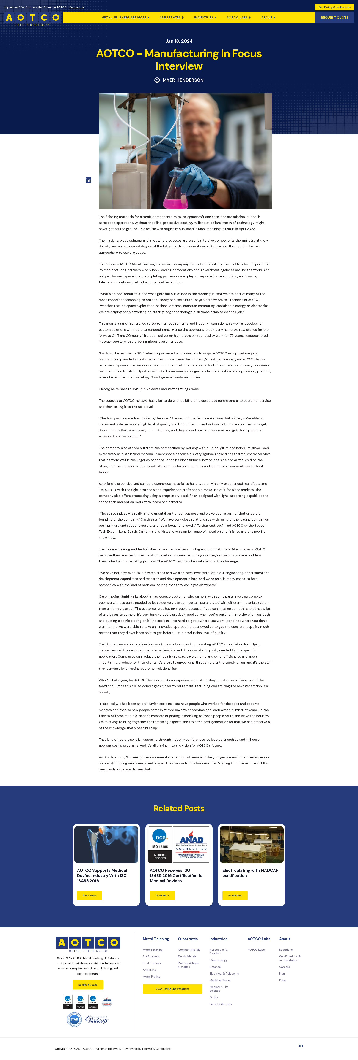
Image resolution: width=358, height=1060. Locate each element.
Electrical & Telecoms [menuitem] (224, 973)
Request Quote (88, 984)
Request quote (334, 17)
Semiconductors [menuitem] (221, 1004)
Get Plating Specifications (335, 7)
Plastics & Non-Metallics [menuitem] (188, 965)
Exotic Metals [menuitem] (187, 956)
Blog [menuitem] (282, 973)
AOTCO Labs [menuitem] (237, 17)
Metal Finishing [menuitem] (153, 950)
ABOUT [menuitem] (267, 17)
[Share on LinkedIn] (88, 182)
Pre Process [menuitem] (151, 956)
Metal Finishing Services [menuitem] (124, 17)
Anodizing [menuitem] (149, 970)
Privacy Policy (132, 1049)
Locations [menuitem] (286, 950)
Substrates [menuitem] (170, 17)
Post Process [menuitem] (152, 963)
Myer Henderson (183, 80)
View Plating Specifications (172, 989)
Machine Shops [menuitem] (220, 980)
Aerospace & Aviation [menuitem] (219, 951)
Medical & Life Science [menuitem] (219, 989)
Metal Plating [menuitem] (151, 976)
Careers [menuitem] (284, 967)
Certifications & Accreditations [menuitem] (290, 958)
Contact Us (76, 7)
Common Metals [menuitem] (189, 950)
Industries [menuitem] (203, 17)
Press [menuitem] (283, 980)
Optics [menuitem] (214, 997)
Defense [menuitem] (215, 967)
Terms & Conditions (157, 1049)
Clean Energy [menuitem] (218, 960)
